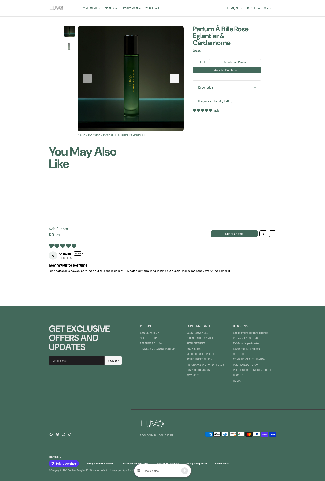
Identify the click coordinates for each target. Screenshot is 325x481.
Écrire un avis (234, 233)
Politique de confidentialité (135, 463)
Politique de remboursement (100, 463)
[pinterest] (57, 434)
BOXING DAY (94, 134)
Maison (81, 134)
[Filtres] (263, 233)
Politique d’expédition (197, 463)
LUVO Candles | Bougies (73, 470)
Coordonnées (222, 463)
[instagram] (63, 434)
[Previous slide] (87, 78)
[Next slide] (174, 78)
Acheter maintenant (226, 70)
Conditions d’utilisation (167, 463)
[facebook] (51, 434)
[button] (253, 8)
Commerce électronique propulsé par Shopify (113, 470)
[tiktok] (69, 434)
